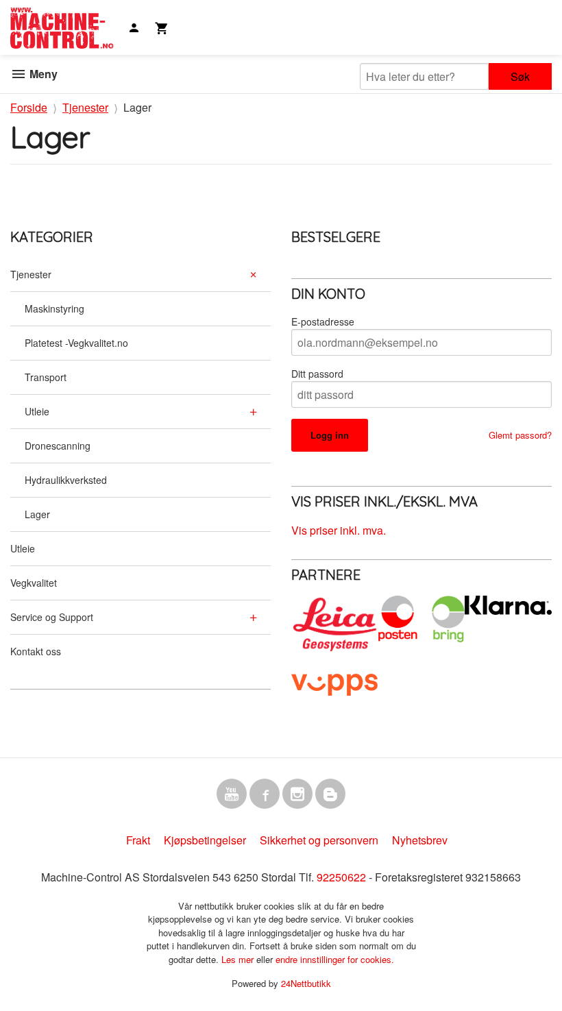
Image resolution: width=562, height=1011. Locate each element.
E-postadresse (322, 321)
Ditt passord (317, 373)
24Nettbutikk (306, 983)
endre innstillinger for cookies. (335, 959)
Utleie (37, 411)
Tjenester (30, 274)
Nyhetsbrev (420, 840)
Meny (42, 74)
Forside (28, 107)
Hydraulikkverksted (66, 480)
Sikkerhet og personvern (319, 840)
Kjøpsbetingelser (205, 840)
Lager (37, 514)
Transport (45, 377)
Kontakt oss (35, 651)
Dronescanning (57, 445)
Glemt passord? (520, 434)
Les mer (238, 959)
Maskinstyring (54, 308)
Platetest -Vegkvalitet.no (76, 343)
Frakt (138, 840)
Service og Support (51, 617)
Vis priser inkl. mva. (338, 530)
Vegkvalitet (33, 582)
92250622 (341, 877)
